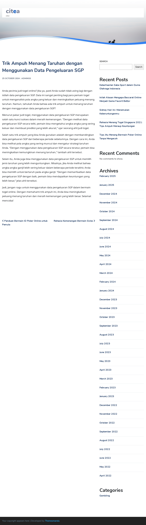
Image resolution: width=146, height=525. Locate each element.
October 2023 (107, 317)
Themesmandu (52, 520)
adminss (26, 78)
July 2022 (105, 449)
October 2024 (107, 211)
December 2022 (108, 405)
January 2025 (107, 185)
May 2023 (105, 361)
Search (104, 61)
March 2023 (106, 378)
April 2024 (105, 264)
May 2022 (105, 466)
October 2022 (107, 422)
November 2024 (108, 202)
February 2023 (108, 387)
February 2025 (108, 176)
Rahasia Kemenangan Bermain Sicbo (74, 220)
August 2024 (107, 229)
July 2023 (105, 343)
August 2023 (107, 334)
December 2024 (108, 193)
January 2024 (107, 290)
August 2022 (107, 440)
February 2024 (108, 281)
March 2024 (106, 273)
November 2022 (108, 413)
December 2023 (108, 299)
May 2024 (105, 255)
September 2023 (109, 325)
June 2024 (105, 246)
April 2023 (105, 369)
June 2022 (105, 458)
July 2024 (105, 237)
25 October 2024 (11, 78)
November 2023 (108, 308)
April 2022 (105, 475)
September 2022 (109, 431)
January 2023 (107, 396)
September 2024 (109, 220)
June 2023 (105, 352)
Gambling (105, 495)
